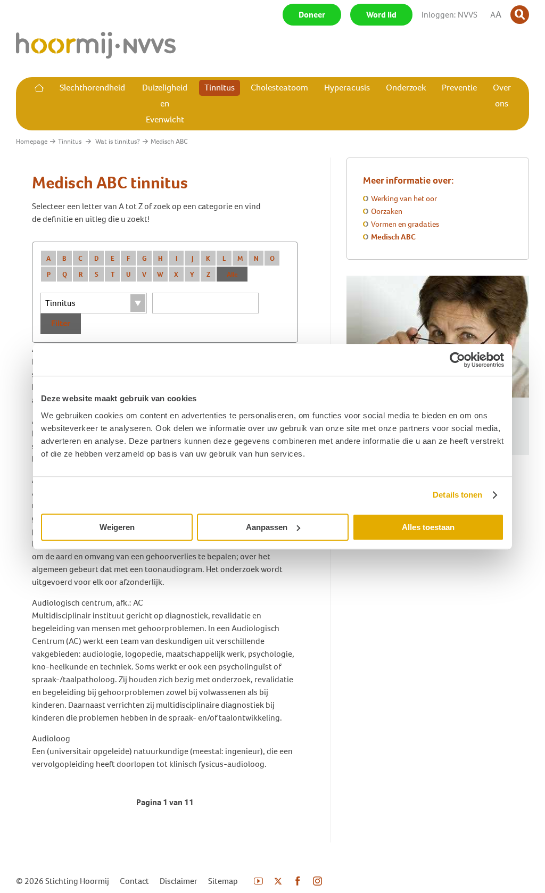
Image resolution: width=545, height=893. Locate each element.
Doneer (312, 14)
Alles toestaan (428, 527)
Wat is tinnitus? (117, 141)
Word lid (381, 14)
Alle (232, 274)
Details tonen (457, 494)
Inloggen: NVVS (449, 14)
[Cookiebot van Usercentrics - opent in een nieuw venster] (457, 360)
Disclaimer (178, 881)
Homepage (31, 141)
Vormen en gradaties (405, 224)
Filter (60, 323)
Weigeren (117, 527)
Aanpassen (266, 527)
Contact (134, 881)
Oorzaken (386, 211)
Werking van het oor (404, 198)
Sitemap (223, 881)
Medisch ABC (393, 236)
